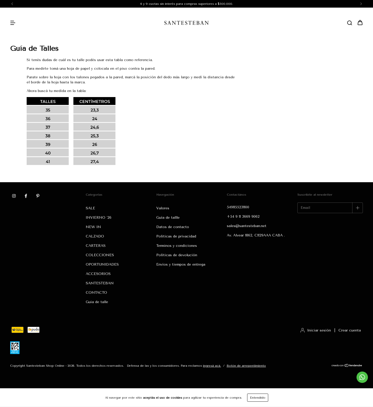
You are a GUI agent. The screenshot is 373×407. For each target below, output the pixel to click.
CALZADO (95, 236)
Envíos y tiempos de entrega (180, 264)
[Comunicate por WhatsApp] (362, 377)
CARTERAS (96, 246)
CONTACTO (96, 292)
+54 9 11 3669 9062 (243, 216)
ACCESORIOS (98, 274)
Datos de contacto (172, 227)
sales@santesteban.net (246, 226)
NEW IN (93, 227)
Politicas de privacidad (176, 236)
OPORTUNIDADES (102, 264)
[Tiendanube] (347, 366)
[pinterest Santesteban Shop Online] (38, 196)
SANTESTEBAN (100, 283)
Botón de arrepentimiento (246, 365)
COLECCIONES (100, 255)
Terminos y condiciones (176, 246)
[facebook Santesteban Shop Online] (26, 196)
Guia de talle (97, 302)
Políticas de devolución (176, 255)
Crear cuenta (349, 330)
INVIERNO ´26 (98, 217)
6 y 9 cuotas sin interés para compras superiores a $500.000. (186, 4)
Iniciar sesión (319, 330)
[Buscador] (349, 23)
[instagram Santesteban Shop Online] (14, 196)
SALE (90, 208)
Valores (162, 208)
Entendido (257, 397)
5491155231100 (238, 207)
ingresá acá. (212, 365)
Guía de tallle (168, 217)
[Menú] (12, 23)
